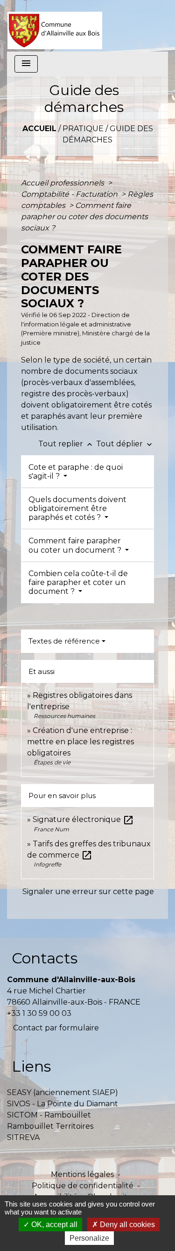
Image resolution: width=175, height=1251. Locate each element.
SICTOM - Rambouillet (49, 1114)
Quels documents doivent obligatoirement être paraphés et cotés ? (77, 508)
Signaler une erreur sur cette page (88, 891)
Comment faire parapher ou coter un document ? (75, 545)
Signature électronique (83, 819)
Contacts (44, 958)
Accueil (39, 128)
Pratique (83, 128)
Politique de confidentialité (82, 1185)
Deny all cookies (126, 1225)
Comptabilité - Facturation (70, 194)
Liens (31, 1066)
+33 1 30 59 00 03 (39, 1013)
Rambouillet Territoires (50, 1126)
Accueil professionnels (63, 182)
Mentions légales (82, 1174)
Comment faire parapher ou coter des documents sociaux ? (84, 216)
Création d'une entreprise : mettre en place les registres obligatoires (80, 741)
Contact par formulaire (56, 1027)
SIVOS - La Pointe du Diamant (62, 1103)
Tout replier (66, 443)
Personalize (89, 1238)
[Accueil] (54, 25)
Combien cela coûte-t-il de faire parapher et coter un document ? (78, 582)
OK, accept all (53, 1225)
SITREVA (23, 1137)
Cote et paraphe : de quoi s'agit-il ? (75, 472)
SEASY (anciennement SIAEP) (62, 1092)
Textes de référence (64, 641)
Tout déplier (125, 443)
